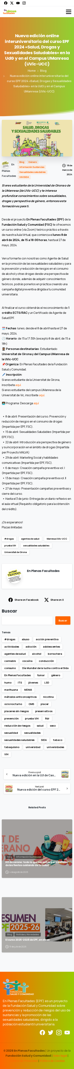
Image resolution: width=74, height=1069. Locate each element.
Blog (43, 71)
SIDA (44, 740)
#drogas (9, 538)
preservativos (43, 711)
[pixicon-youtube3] (67, 1032)
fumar (41, 675)
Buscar (9, 611)
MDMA (28, 689)
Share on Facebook (26, 599)
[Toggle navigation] (68, 12)
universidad (33, 747)
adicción (31, 646)
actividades (11, 646)
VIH (6, 754)
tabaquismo (11, 747)
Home (32, 71)
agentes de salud (30, 538)
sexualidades (32, 732)
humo (7, 682)
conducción (46, 661)
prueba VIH (10, 545)
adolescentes (51, 646)
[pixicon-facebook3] (42, 1032)
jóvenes (33, 682)
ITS (20, 682)
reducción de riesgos (17, 725)
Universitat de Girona (15, 552)
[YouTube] (18, 3)
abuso (25, 639)
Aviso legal (60, 1056)
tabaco (57, 740)
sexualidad (11, 732)
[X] (12, 3)
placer (45, 704)
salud (40, 725)
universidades (55, 747)
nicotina (48, 697)
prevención (11, 718)
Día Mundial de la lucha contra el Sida (45, 668)
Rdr (47, 718)
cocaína (27, 661)
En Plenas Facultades (17, 675)
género (55, 675)
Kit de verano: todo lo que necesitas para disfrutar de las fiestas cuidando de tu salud (36, 864)
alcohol (36, 653)
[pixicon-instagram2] (59, 1032)
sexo (53, 725)
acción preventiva (47, 639)
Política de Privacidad (23, 1061)
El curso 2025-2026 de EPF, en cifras (27, 939)
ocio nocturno (13, 704)
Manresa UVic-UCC (57, 538)
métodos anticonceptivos (20, 697)
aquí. (18, 385)
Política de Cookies (52, 1061)
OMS (31, 704)
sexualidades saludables (36, 545)
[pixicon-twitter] (51, 1032)
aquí (41, 395)
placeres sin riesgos (16, 711)
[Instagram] (24, 3)
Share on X (57, 599)
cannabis (10, 661)
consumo (10, 668)
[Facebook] (6, 3)
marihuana (11, 689)
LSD (46, 682)
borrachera (55, 653)
